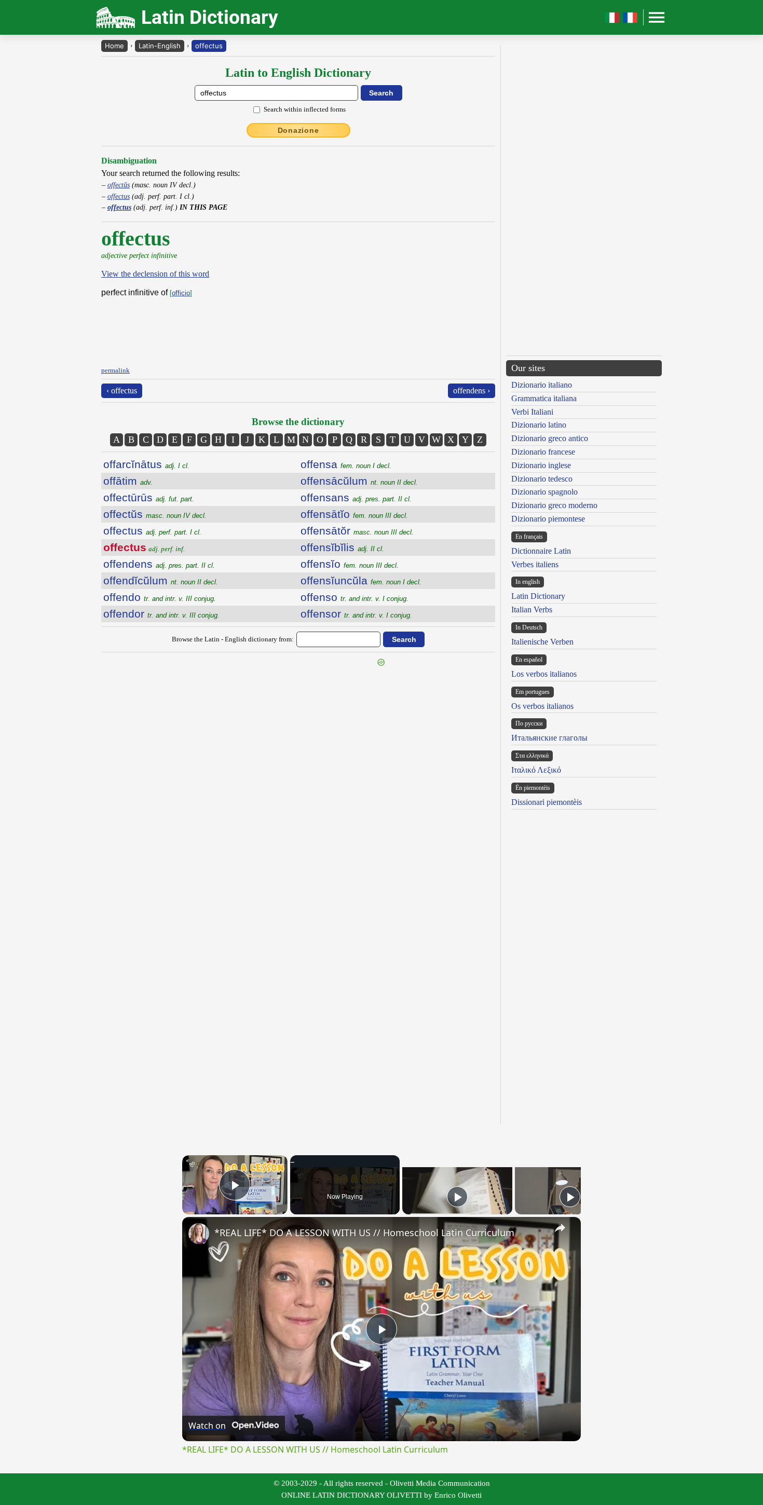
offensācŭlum (359, 481)
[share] (560, 1228)
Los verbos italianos (544, 673)
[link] (198, 1233)
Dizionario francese (543, 451)
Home (114, 46)
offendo (159, 597)
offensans (356, 497)
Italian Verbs (531, 609)
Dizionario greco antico (549, 438)
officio (181, 293)
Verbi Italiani (532, 411)
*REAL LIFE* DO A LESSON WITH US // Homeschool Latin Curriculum (364, 1232)
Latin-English (160, 46)
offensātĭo (354, 514)
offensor (356, 614)
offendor (161, 614)
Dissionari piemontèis (546, 802)
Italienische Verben (542, 641)
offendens (159, 564)
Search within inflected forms (305, 109)
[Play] (457, 1196)
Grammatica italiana (544, 398)
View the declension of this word (155, 273)
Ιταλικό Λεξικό (536, 769)
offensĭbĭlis (342, 547)
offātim (128, 481)
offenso (354, 597)
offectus (209, 46)
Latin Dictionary (538, 596)
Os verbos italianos (542, 706)
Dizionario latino (538, 424)
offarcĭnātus (146, 464)
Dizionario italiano (541, 384)
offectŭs (118, 185)
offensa (346, 464)
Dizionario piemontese (548, 518)
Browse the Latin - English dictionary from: (233, 639)
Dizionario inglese (541, 465)
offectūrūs (148, 497)
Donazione (298, 130)
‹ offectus (121, 390)
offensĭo (350, 564)
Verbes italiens (534, 564)
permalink (115, 370)
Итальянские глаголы (549, 737)
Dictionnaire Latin (541, 550)
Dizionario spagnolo (544, 491)
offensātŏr (357, 531)
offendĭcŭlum (160, 580)
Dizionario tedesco (542, 478)
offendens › (471, 390)
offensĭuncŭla (361, 580)
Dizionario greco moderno (554, 505)
